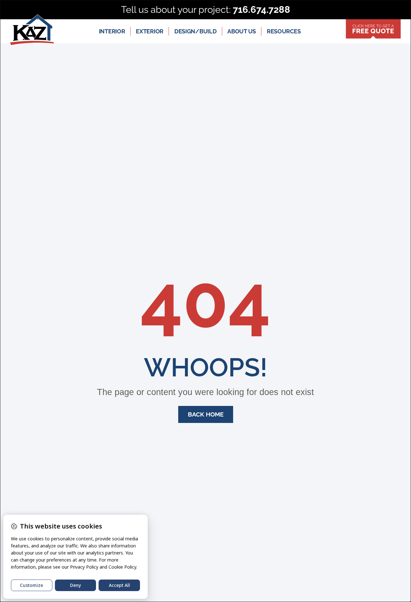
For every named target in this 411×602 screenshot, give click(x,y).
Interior (112, 31)
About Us (241, 31)
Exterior (149, 31)
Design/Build (195, 31)
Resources (284, 31)
